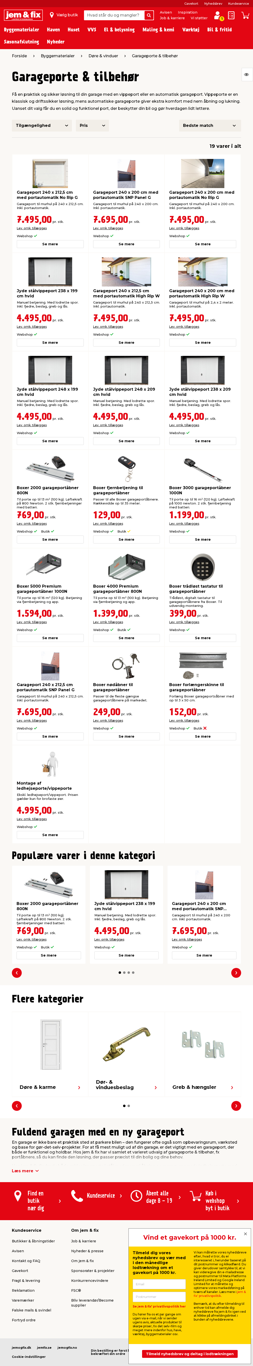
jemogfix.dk (21, 1347)
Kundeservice (238, 3)
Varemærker (23, 1300)
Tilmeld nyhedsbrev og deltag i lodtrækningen (190, 1354)
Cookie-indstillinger (29, 1356)
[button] (120, 972)
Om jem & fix (82, 1261)
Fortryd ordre (24, 1320)
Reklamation (23, 1290)
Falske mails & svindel (31, 1310)
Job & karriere (172, 18)
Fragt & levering (26, 1280)
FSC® (76, 1290)
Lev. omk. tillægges (32, 228)
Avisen (166, 12)
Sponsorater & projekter (92, 1271)
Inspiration (187, 12)
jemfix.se (44, 1347)
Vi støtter (199, 18)
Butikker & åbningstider (33, 1241)
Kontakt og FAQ (26, 1261)
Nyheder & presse (87, 1251)
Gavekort (191, 3)
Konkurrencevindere (89, 1280)
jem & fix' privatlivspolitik (220, 1294)
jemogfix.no (67, 1347)
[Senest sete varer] (247, 74)
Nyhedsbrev (213, 3)
